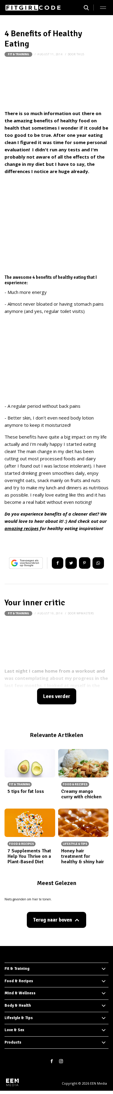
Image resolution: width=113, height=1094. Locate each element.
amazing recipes (22, 528)
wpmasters (85, 613)
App (98, 563)
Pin (84, 563)
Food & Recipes (19, 981)
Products (13, 1042)
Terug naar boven (52, 920)
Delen (57, 563)
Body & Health (18, 1005)
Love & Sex (14, 1030)
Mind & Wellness (20, 993)
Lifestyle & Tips (19, 1017)
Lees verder (56, 696)
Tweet (71, 563)
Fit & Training (18, 54)
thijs (80, 54)
